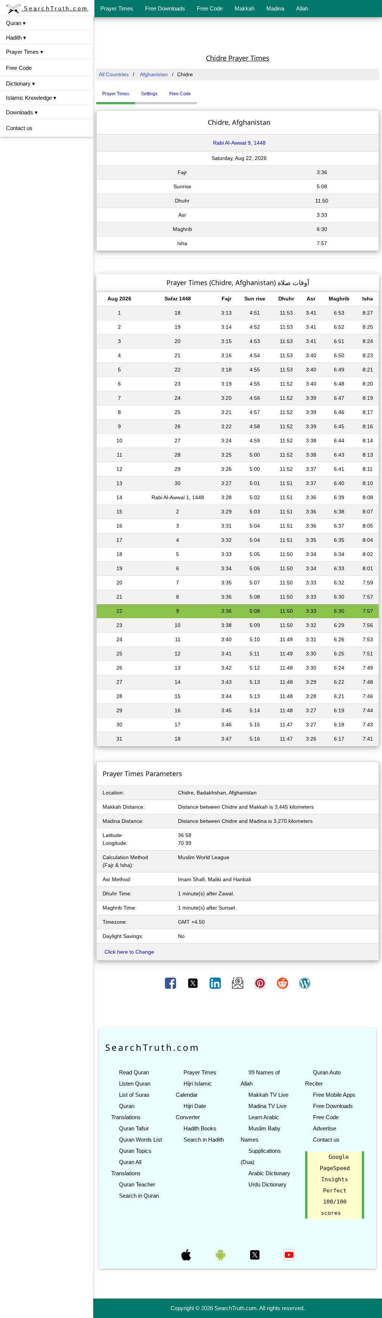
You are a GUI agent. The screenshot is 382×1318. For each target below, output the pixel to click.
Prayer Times (116, 8)
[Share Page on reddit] (283, 983)
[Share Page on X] (194, 983)
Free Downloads (165, 8)
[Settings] (202, 91)
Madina (275, 8)
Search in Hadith (204, 1139)
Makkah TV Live (268, 1095)
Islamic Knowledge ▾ (31, 98)
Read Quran (134, 1072)
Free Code (210, 8)
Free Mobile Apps (334, 1095)
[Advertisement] (237, 34)
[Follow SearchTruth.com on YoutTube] (289, 1254)
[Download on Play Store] (221, 1254)
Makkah (244, 8)
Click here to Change (129, 952)
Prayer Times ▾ (24, 52)
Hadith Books (200, 1128)
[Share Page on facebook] (171, 983)
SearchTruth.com (54, 8)
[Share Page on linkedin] (216, 983)
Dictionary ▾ (20, 83)
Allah (302, 8)
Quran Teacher (137, 1184)
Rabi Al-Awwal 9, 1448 (239, 143)
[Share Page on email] (238, 983)
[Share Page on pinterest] (261, 983)
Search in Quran (139, 1195)
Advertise (324, 1128)
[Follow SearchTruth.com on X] (255, 1254)
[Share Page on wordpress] (304, 983)
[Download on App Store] (187, 1254)
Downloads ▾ (22, 112)
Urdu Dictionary (267, 1184)
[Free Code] (206, 91)
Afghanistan (154, 74)
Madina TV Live (267, 1106)
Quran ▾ (16, 23)
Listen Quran (134, 1083)
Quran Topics (135, 1151)
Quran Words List (140, 1139)
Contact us (19, 128)
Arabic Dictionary (269, 1173)
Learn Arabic (263, 1117)
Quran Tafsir (134, 1128)
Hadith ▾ (16, 37)
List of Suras (134, 1095)
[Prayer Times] (199, 91)
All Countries (114, 74)
